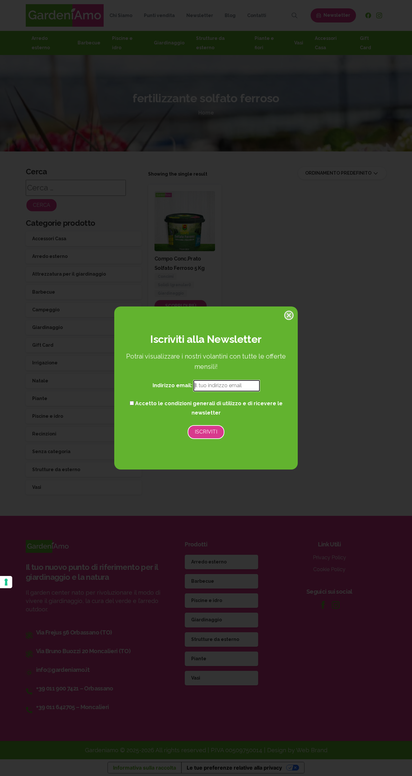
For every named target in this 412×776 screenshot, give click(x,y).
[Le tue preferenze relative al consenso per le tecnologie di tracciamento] (6, 582)
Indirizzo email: (173, 385)
